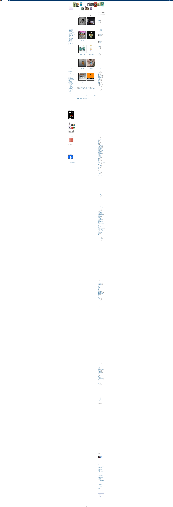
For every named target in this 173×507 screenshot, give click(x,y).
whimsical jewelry (100, 248)
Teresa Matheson (70, 97)
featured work (99, 311)
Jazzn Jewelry (70, 46)
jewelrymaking (99, 181)
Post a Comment (79, 93)
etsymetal (99, 91)
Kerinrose (69, 52)
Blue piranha (70, 24)
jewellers (99, 233)
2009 (99, 56)
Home (86, 95)
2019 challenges (100, 212)
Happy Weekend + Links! (101, 462)
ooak (98, 158)
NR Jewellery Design (71, 79)
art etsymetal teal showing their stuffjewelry (101, 265)
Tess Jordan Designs (70, 98)
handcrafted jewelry (82, 88)
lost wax (99, 235)
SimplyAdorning (70, 93)
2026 (99, 16)
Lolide (69, 65)
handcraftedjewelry (100, 198)
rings (98, 375)
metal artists (99, 204)
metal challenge (99, 355)
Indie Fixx (99, 476)
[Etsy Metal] (70, 158)
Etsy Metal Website (100, 397)
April (100, 40)
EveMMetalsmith (70, 38)
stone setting (99, 382)
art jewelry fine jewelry (100, 214)
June (99, 37)
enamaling (99, 300)
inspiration (99, 179)
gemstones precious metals (101, 223)
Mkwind (69, 75)
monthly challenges (100, 87)
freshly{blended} (100, 485)
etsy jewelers (99, 218)
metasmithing (99, 205)
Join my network (101, 497)
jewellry (99, 180)
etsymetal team (99, 69)
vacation (99, 386)
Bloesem (99, 478)
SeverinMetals (70, 90)
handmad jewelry (100, 199)
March (100, 41)
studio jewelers (99, 159)
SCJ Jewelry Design (70, 89)
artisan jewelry (99, 77)
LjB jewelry (69, 64)
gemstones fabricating (100, 323)
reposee (98, 373)
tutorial (98, 95)
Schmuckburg (70, 88)
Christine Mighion (70, 29)
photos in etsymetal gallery (102, 457)
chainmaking (99, 216)
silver (98, 171)
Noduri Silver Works (70, 78)
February (100, 42)
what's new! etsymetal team (89, 89)
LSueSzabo (69, 67)
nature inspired (99, 363)
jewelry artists (99, 156)
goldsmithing (99, 227)
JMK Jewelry (70, 48)
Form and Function (70, 40)
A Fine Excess (70, 12)
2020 (99, 23)
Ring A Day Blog (100, 400)
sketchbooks (99, 377)
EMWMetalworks (83, 68)
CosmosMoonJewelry (71, 30)
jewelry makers (88, 88)
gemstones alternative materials (100, 320)
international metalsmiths (101, 109)
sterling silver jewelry (100, 379)
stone (98, 380)
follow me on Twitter (72, 162)
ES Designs (69, 37)
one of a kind (99, 157)
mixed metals (99, 134)
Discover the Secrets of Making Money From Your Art (101, 472)
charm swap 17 (99, 217)
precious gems (99, 370)
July (99, 36)
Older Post (94, 95)
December (100, 24)
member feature (99, 86)
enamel (98, 144)
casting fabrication (100, 284)
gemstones (99, 63)
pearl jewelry (99, 239)
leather (98, 234)
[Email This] (89, 87)
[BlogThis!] (90, 87)
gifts (98, 225)
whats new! (99, 393)
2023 (99, 20)
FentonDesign (70, 39)
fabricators (99, 309)
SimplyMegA (70, 94)
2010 (99, 55)
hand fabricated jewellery (101, 228)
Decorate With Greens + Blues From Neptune (101, 475)
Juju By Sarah (91, 40)
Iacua (69, 44)
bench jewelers (99, 166)
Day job (98, 161)
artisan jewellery (100, 148)
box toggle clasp (100, 276)
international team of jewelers (100, 231)
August (100, 35)
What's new (99, 71)
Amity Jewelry (82, 40)
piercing (99, 367)
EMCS (98, 164)
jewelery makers (99, 155)
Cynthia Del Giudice (82, 54)
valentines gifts (99, 389)
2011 (99, 54)
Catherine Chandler (70, 27)
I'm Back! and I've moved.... (100, 487)
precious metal (99, 67)
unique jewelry (99, 384)
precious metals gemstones (81, 89)
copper (98, 295)
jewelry (98, 74)
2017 (99, 47)
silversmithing (99, 242)
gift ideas (99, 326)
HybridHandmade (70, 43)
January (100, 43)
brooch (98, 280)
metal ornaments (100, 356)
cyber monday (99, 299)
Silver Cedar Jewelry (70, 92)
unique (98, 246)
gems (98, 222)
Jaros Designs (70, 45)
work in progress (100, 249)
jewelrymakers (99, 163)
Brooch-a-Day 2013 (100, 96)
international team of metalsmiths (100, 151)
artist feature (99, 132)
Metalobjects (70, 73)
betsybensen (82, 82)
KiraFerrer (69, 53)
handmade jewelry (100, 76)
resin (98, 140)
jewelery (99, 136)
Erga (69, 36)
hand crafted (99, 149)
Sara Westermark (70, 86)
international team (100, 146)
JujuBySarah (70, 49)
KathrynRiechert (70, 50)
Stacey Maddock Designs (71, 95)
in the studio (99, 139)
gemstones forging (100, 325)
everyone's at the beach (100, 307)
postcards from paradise (100, 369)
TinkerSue (69, 99)
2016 (99, 48)
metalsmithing (93, 88)
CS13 (98, 174)
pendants (99, 208)
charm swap (99, 79)
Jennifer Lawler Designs (71, 47)
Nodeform (69, 77)
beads (98, 215)
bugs (98, 281)
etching (98, 304)
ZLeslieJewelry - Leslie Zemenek (71, 107)
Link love (99, 479)
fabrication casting (100, 308)
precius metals (99, 371)
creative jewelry (99, 296)
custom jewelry (99, 298)
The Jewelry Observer (101, 480)
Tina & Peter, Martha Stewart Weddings (100, 484)
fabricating (99, 220)
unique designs (99, 210)
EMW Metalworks (70, 35)
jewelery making (100, 232)
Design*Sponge (100, 470)
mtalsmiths (99, 362)
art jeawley (99, 266)
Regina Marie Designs (71, 83)
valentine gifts (99, 172)
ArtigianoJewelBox (70, 22)
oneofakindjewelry (100, 238)
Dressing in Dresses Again (101, 464)
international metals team (101, 162)
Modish (99, 488)
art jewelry (99, 72)
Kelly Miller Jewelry (70, 51)
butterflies (99, 282)
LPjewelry (69, 66)
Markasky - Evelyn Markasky (70, 72)
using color (99, 385)
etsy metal (99, 98)
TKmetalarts (69, 100)
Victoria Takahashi (70, 102)
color (98, 290)
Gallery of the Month (100, 175)
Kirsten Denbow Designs (71, 54)
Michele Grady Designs (71, 74)
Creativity (99, 142)
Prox (69, 80)
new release (99, 183)
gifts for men (99, 226)
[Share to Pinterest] (92, 87)
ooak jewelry (99, 168)
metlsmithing (99, 206)
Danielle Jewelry (70, 33)
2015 (99, 49)
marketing (99, 167)
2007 (99, 59)
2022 (99, 21)
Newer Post (78, 95)
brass (98, 278)
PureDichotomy (70, 81)
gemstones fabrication (100, 324)
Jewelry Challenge (100, 75)
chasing (98, 289)
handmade (99, 90)
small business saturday (100, 378)
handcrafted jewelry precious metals (100, 196)
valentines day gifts (100, 388)
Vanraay (69, 101)
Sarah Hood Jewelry (70, 87)
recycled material (100, 372)
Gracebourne (70, 41)
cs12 (98, 297)
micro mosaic (99, 237)
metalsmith (99, 137)
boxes (98, 277)
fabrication (99, 78)
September (100, 34)
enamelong (99, 301)
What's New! (100, 28)
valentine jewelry (100, 387)
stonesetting (99, 141)
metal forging (99, 182)
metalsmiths (99, 82)
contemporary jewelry (100, 293)
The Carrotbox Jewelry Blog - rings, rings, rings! (101, 466)
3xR (98, 94)
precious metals (99, 70)
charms (98, 288)
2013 (99, 52)
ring (98, 374)
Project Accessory (100, 176)
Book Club (99, 173)
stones (98, 243)
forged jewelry (99, 314)
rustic (98, 376)
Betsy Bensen (70, 23)
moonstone (99, 361)
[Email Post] (88, 87)
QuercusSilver (70, 82)
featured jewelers (100, 310)
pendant (99, 366)
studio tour (99, 383)
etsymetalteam (99, 133)
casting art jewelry (100, 283)
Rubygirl (69, 85)
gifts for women (99, 108)
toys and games (99, 245)
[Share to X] (91, 87)
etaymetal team (99, 303)
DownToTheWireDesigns (71, 34)
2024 (99, 19)
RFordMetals (70, 84)
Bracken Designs (70, 25)
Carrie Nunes (70, 26)
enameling (99, 80)
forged (98, 313)
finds (98, 85)
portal (98, 368)
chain (98, 286)
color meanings (99, 291)
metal (98, 236)
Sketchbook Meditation (100, 477)
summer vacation (100, 244)
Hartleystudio (70, 42)
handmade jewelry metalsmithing (100, 153)
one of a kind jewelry (100, 207)
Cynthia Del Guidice (71, 32)
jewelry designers (100, 147)
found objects (99, 195)
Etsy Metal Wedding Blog (101, 399)
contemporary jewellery (100, 292)
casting (98, 83)
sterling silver (99, 209)
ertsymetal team (99, 302)
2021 (99, 22)
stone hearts (99, 381)
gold (98, 178)
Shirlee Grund (70, 91)
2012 (99, 53)
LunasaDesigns (70, 68)
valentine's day (99, 247)
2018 (99, 46)
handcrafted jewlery (100, 229)
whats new (99, 119)
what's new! (99, 88)
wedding (99, 390)
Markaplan (69, 70)
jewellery (99, 73)
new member (99, 364)
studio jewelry (99, 160)
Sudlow (69, 96)
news (98, 81)
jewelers (99, 154)
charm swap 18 (99, 287)
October (100, 27)
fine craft (99, 193)
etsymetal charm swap (100, 145)
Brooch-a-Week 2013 (100, 97)
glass (98, 327)
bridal (98, 279)
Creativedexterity (70, 31)
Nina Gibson (70, 76)
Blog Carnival (99, 89)
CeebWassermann (70, 28)
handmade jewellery (100, 135)
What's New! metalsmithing (101, 114)
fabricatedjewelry (100, 219)
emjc (98, 143)
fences (98, 312)
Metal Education (100, 213)
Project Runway (99, 84)
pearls (98, 138)
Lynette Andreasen (70, 69)
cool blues (99, 294)
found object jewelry (100, 221)
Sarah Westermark (83, 26)
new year (99, 365)
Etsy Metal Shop (100, 398)
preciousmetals (99, 240)
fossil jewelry (99, 194)
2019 (99, 45)
